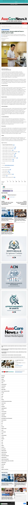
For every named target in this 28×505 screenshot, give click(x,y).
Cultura (3, 230)
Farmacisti (2, 404)
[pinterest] (19, 181)
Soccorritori (2, 447)
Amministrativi (3, 380)
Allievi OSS (2, 377)
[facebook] (7, 181)
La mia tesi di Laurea (3, 411)
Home (12, 502)
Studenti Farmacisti (3, 450)
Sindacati (2, 445)
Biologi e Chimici (3, 389)
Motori (2, 421)
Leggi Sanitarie (3, 414)
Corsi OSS (2, 392)
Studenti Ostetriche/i (4, 457)
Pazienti (2, 430)
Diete (2, 397)
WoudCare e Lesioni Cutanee (4, 469)
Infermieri (3, 29)
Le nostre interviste (3, 413)
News (2, 423)
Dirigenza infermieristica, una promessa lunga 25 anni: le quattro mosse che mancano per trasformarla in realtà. (7, 219)
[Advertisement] (14, 11)
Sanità (2, 442)
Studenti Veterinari (3, 462)
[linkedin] (13, 181)
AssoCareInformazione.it (18, 371)
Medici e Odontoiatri (7, 29)
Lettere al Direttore (3, 416)
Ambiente (2, 379)
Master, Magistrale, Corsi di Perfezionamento (6, 418)
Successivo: (21, 203)
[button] (1, 23)
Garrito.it (25, 23)
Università (2, 465)
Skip (22, 503)
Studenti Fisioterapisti (4, 452)
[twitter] (10, 181)
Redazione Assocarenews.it (5, 38)
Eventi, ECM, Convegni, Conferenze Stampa (6, 401)
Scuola (2, 443)
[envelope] (16, 181)
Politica (2, 433)
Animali (2, 382)
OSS (1, 425)
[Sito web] (12, 190)
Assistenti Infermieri (3, 384)
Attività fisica (3, 387)
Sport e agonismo (3, 448)
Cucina (2, 394)
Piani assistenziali (3, 431)
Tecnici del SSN (3, 464)
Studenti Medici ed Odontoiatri (5, 455)
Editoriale (2, 399)
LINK (14, 144)
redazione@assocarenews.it (9, 165)
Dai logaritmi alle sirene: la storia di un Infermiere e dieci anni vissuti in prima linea (7, 233)
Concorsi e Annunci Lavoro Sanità (5, 391)
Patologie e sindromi (3, 428)
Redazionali (2, 438)
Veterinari (2, 467)
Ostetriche (2, 426)
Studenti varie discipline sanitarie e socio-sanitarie (7, 460)
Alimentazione (3, 375)
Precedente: (7, 203)
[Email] (11, 190)
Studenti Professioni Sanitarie (5, 459)
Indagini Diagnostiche (4, 408)
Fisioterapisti (3, 406)
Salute (2, 440)
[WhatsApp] (22, 181)
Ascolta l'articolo (5, 68)
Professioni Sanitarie (3, 435)
